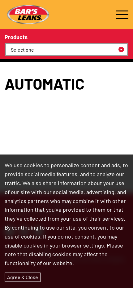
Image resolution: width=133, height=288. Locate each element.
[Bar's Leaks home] (28, 14)
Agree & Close (22, 277)
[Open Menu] (122, 14)
